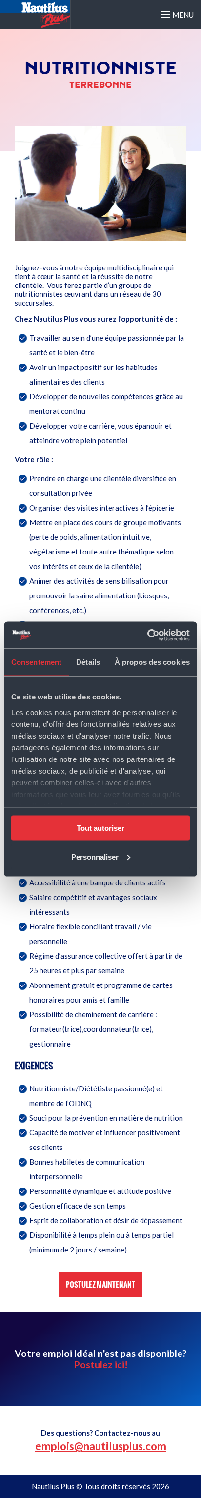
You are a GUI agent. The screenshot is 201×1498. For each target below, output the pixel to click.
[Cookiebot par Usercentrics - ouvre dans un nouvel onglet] (147, 635)
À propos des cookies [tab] (152, 662)
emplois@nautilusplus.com (100, 1446)
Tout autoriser (100, 828)
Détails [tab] (88, 662)
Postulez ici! (101, 1364)
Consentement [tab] (36, 662)
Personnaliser (95, 856)
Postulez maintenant (100, 1284)
